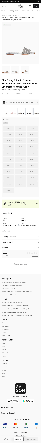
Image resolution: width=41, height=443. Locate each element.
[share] (38, 18)
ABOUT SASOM (7, 407)
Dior (16, 15)
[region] (20, 43)
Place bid (18, 439)
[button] (3, 6)
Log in (36, 6)
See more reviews (20, 264)
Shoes (10, 15)
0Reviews (35, 256)
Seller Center (5, 1)
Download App (14, 1)
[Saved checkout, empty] (30, 6)
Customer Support (8, 413)
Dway (23, 220)
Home (3, 15)
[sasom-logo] (20, 6)
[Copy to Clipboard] (19, 225)
